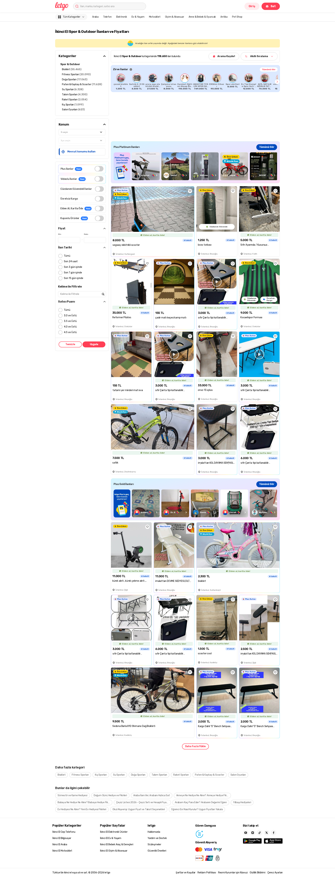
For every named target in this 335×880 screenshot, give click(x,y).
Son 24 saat (71, 261)
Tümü (67, 255)
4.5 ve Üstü (70, 332)
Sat (273, 6)
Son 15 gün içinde (73, 278)
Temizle (70, 344)
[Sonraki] (277, 81)
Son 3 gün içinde (73, 267)
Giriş (252, 6)
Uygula (94, 344)
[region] (195, 82)
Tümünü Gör (269, 69)
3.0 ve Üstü (70, 315)
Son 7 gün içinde (73, 272)
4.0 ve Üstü (70, 326)
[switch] (99, 168)
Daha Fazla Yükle (195, 746)
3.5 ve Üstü (70, 321)
